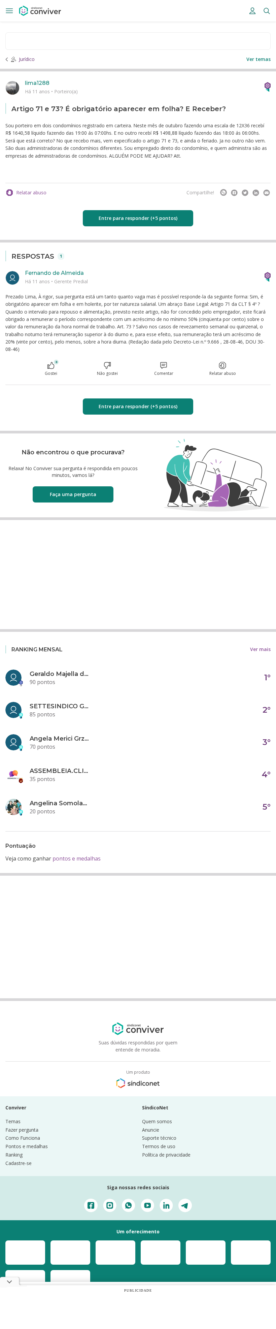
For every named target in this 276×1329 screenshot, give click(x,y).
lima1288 (37, 83)
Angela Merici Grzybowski (60, 738)
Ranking (14, 1155)
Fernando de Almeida (54, 273)
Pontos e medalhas (26, 1146)
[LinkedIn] (256, 193)
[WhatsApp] (223, 193)
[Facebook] (234, 193)
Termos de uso (158, 1146)
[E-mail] (267, 193)
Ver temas (258, 59)
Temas (13, 1121)
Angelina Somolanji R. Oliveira (60, 803)
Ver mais (260, 649)
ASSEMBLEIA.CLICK (60, 771)
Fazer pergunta (21, 1130)
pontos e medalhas (77, 858)
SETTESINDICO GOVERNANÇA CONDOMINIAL (60, 706)
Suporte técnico (159, 1138)
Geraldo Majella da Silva (60, 674)
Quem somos (157, 1121)
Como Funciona (22, 1138)
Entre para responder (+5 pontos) (138, 218)
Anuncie (150, 1130)
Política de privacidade (166, 1155)
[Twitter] (245, 193)
